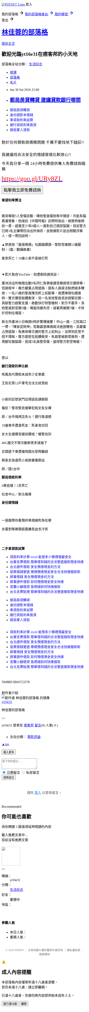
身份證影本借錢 (21, 115)
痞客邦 (29, 725)
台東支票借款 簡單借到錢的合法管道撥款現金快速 (47, 562)
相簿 (13, 72)
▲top (5, 744)
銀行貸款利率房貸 (23, 125)
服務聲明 (44, 954)
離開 (23, 1003)
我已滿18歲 (10, 1003)
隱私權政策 (73, 950)
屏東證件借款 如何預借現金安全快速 (37, 582)
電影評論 (34, 737)
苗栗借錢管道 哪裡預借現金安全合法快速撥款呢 (45, 572)
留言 (38, 725)
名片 (13, 82)
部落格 (15, 77)
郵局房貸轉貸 (20, 110)
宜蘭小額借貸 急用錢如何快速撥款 (35, 587)
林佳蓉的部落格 (25, 32)
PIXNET (19, 950)
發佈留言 (8, 777)
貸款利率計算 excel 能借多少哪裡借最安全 (40, 557)
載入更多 (8, 752)
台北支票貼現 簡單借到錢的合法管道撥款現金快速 (47, 592)
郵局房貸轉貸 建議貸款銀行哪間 (45, 100)
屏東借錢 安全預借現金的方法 (32, 577)
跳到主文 (8, 43)
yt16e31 (7, 702)
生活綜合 (35, 64)
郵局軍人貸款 (20, 130)
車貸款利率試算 (21, 120)
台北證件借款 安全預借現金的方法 (35, 567)
